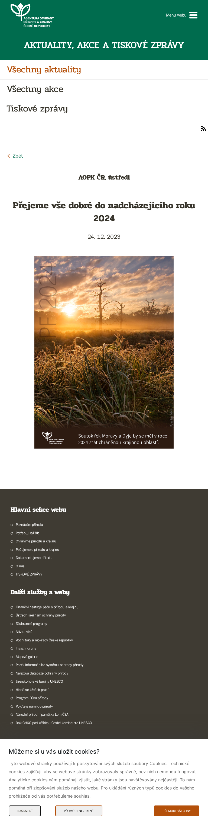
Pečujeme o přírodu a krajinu (37, 549)
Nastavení (24, 811)
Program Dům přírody (32, 698)
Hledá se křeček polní (32, 690)
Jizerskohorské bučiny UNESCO (39, 681)
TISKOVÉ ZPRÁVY (29, 574)
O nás (20, 566)
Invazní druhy (26, 648)
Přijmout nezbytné (79, 811)
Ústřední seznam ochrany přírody (41, 615)
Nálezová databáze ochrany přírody (42, 673)
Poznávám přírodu (29, 524)
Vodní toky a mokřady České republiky (44, 640)
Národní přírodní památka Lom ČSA (42, 714)
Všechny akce (34, 89)
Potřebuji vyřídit (27, 533)
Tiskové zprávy (36, 108)
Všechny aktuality (43, 69)
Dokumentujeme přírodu (34, 557)
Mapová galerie (27, 656)
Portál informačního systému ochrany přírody (49, 665)
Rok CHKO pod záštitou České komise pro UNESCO (54, 723)
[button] (181, 15)
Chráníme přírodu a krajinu (36, 541)
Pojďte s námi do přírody (34, 706)
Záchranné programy (31, 623)
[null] (14, 156)
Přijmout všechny (176, 811)
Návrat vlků (24, 631)
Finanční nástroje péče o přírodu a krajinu (47, 607)
